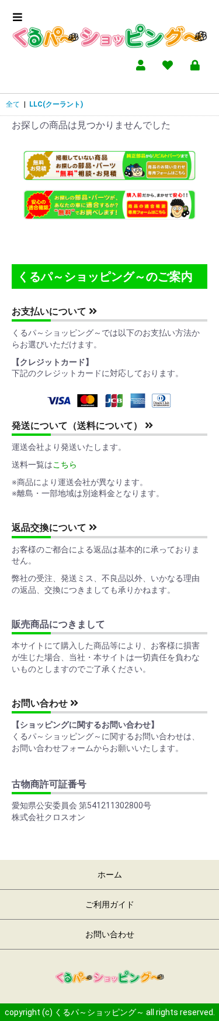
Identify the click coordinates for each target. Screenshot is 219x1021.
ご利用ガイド (109, 904)
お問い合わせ (41, 703)
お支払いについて (50, 311)
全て (13, 104)
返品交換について (50, 527)
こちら (65, 464)
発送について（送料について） (78, 425)
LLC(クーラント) (56, 104)
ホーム (110, 874)
